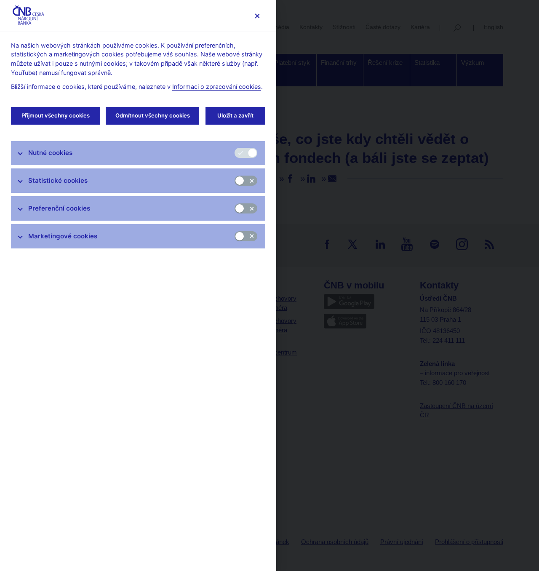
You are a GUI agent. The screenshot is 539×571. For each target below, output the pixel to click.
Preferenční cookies (59, 208)
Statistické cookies (58, 180)
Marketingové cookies (62, 236)
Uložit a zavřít (235, 115)
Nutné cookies (50, 153)
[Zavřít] (257, 16)
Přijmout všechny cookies (55, 115)
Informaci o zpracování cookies (216, 86)
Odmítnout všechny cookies (152, 115)
